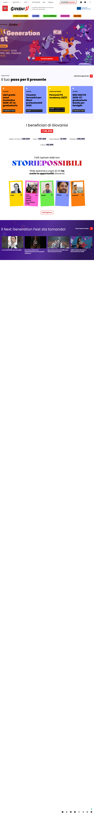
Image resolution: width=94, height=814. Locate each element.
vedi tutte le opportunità (81, 76)
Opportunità (16, 2)
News (44, 2)
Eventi (25, 2)
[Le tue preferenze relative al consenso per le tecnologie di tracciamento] (91, 809)
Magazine (50, 2)
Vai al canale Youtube (82, 228)
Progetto (5, 2)
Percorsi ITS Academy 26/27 (58, 96)
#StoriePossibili (36, 2)
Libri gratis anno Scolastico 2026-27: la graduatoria (10, 100)
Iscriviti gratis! (47, 59)
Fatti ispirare (47, 213)
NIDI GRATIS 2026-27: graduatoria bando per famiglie (80, 100)
